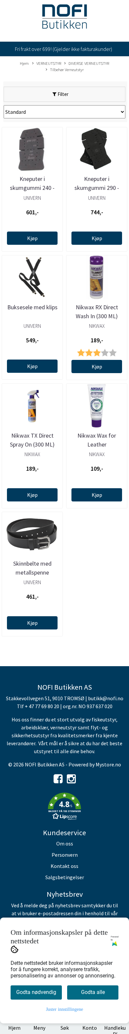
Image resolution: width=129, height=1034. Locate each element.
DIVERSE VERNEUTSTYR (88, 63)
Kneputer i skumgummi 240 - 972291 (32, 187)
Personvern (65, 854)
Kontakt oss (64, 866)
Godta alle (93, 992)
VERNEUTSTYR (48, 63)
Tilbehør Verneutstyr (67, 69)
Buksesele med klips (32, 307)
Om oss (64, 843)
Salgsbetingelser (64, 877)
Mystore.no (108, 764)
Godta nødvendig (36, 992)
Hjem (24, 63)
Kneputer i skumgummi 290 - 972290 (96, 187)
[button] (64, 807)
